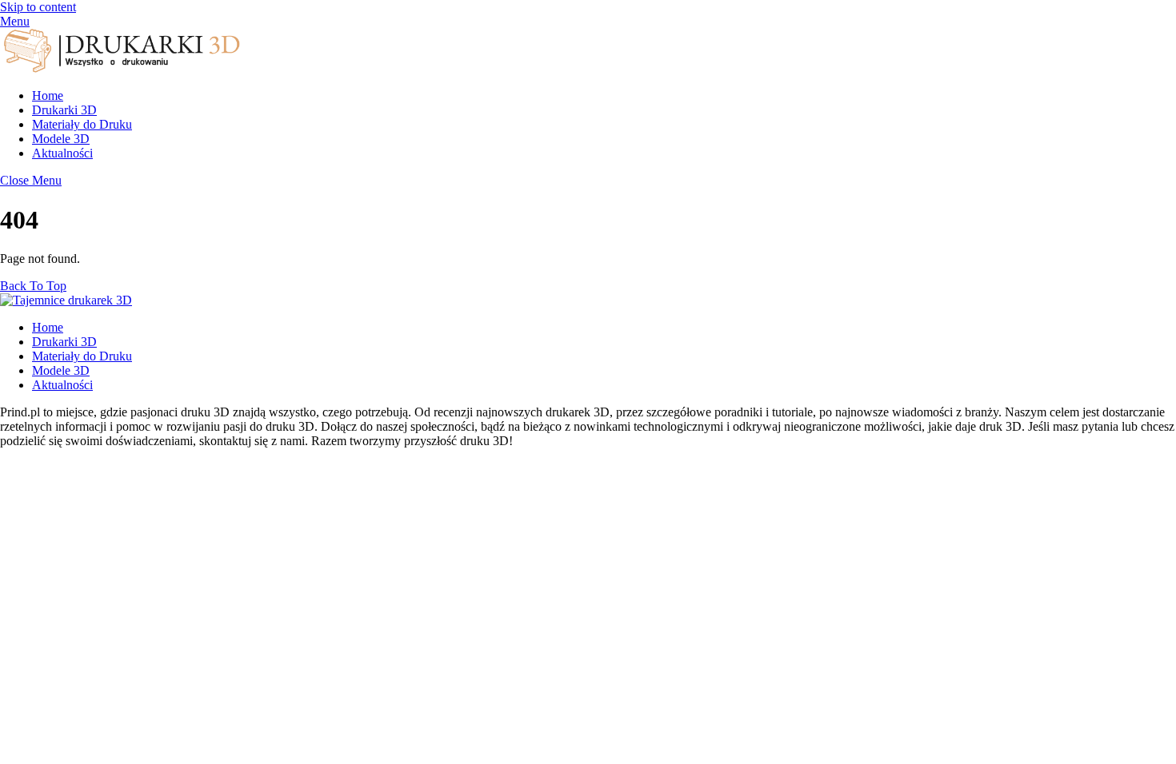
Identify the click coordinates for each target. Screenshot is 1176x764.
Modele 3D (61, 138)
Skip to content (38, 7)
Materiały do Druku (82, 124)
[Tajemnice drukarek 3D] (120, 68)
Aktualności (62, 153)
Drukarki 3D (64, 110)
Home (47, 95)
